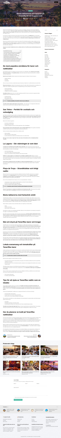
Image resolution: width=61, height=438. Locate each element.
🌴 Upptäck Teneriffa (22, 2)
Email (26, 383)
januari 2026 (47, 59)
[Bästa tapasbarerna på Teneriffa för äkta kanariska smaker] (11, 365)
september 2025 (47, 62)
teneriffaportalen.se (30, 436)
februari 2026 (47, 58)
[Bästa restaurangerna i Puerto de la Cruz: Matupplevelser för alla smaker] (49, 365)
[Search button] (57, 30)
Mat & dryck (30, 10)
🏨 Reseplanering (30, 2)
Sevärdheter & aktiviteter (49, 75)
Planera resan (47, 74)
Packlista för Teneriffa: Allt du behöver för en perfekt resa (39, 410)
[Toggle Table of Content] (20, 51)
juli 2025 (46, 65)
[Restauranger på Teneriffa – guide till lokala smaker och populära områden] (30, 350)
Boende (46, 71)
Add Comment (16, 387)
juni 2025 (46, 66)
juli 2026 (46, 54)
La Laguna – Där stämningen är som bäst (10, 54)
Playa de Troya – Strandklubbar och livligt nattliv (11, 55)
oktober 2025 (47, 61)
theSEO (39, 436)
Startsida (15, 2)
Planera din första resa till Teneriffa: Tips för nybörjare (53, 410)
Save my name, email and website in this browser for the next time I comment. (26, 397)
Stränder (46, 76)
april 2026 (46, 55)
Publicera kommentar (18, 399)
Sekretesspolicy (34, 421)
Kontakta (45, 2)
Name (15, 383)
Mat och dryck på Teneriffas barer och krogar (11, 57)
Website (38, 383)
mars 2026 (46, 57)
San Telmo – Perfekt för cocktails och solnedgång (12, 53)
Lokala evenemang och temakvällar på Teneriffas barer (12, 58)
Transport (46, 77)
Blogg (37, 2)
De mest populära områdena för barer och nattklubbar (12, 52)
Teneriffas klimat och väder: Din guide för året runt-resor (25, 410)
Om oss (41, 2)
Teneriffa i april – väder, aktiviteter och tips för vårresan (10, 410)
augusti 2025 (47, 64)
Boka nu (56, 2)
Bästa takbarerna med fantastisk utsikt (10, 56)
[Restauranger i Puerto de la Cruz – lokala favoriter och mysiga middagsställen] (49, 350)
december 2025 (47, 60)
